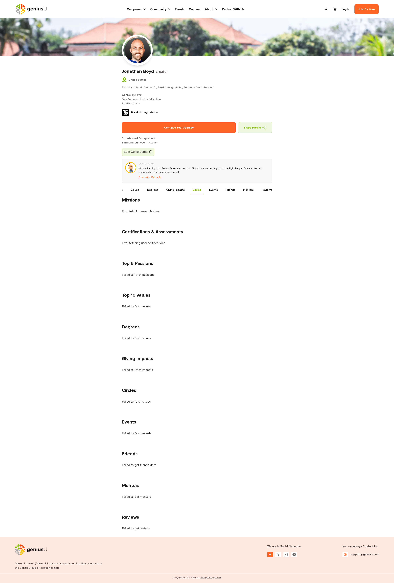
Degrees (152, 190)
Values (135, 190)
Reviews (267, 190)
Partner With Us (233, 9)
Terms (218, 577)
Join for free (366, 9)
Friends (230, 190)
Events (180, 9)
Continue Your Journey (179, 127)
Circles (197, 190)
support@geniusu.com (364, 554)
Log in (346, 9)
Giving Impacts (175, 190)
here (57, 567)
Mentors (248, 190)
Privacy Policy (207, 577)
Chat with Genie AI (150, 177)
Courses (195, 9)
